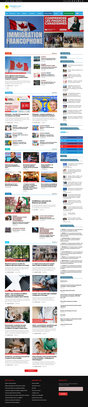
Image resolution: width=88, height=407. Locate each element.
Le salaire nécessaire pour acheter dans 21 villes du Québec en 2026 (43, 264)
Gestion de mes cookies (37, 397)
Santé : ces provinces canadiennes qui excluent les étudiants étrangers (44, 326)
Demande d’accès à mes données (39, 400)
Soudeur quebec (71, 213)
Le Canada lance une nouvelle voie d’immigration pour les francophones (73, 165)
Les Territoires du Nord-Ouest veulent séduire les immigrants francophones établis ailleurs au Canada (72, 101)
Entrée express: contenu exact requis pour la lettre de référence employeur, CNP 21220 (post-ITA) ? (70, 296)
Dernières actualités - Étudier (18, 73)
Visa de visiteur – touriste (18, 230)
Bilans (13, 162)
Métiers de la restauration (18, 322)
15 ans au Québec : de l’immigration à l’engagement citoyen (47, 166)
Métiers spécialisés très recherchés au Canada (15, 385)
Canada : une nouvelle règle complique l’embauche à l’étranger (44, 294)
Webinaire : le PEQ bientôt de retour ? (47, 128)
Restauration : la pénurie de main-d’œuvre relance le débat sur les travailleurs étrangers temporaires (16, 326)
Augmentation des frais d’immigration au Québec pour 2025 (47, 218)
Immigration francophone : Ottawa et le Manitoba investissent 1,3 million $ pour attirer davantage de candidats (72, 112)
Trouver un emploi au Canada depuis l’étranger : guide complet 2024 (72, 219)
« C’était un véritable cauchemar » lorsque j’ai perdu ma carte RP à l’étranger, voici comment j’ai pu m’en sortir (30, 186)
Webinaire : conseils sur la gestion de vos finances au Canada (48, 75)
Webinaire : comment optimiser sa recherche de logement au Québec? (43, 115)
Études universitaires (10, 261)
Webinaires (14, 111)
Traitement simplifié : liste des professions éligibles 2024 (47, 236)
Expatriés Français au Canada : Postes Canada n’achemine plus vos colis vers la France (72, 76)
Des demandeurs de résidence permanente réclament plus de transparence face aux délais (72, 171)
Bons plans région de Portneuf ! (67, 290)
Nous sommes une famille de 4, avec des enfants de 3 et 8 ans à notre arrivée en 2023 (49, 185)
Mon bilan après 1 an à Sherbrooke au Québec (11, 184)
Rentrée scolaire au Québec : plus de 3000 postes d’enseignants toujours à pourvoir (72, 177)
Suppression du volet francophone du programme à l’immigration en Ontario (73, 190)
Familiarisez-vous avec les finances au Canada (41, 202)
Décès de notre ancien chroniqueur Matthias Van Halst (12, 166)
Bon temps (62, 314)
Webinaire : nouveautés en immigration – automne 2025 (47, 135)
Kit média (34, 388)
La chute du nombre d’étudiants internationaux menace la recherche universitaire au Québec (49, 68)
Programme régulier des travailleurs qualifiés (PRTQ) (16, 390)
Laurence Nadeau (10, 272)
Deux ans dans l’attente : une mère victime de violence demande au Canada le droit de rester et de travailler (48, 83)
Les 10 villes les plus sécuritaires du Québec (72, 45)
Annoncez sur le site (36, 390)
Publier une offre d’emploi (10, 383)
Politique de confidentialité (37, 395)
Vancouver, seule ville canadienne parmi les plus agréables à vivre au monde (73, 118)
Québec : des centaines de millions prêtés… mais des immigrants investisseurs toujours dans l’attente (17, 295)
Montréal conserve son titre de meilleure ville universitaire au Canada (17, 264)
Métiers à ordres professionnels (19, 353)
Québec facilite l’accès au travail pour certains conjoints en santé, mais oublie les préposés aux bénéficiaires (72, 183)
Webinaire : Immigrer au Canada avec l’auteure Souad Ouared (20, 128)
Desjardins (36, 209)
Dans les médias (35, 383)
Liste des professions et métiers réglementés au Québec (17, 395)
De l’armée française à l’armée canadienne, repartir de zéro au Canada (30, 166)
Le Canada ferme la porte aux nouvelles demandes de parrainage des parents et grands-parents (72, 95)
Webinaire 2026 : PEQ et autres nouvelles (20, 135)
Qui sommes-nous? (36, 385)
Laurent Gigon (10, 85)
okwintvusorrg (63, 281)
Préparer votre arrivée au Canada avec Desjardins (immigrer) (18, 212)
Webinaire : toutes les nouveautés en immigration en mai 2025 (48, 143)
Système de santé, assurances (40, 322)
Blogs (47, 162)
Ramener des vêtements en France (68, 310)
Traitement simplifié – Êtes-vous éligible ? (13, 397)
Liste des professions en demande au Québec (15, 388)
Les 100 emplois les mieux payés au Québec (52, 45)
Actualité (8, 73)
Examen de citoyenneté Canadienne (12, 400)
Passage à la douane (32, 181)
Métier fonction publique (29, 162)
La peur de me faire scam (66, 324)
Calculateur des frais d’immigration (12, 402)
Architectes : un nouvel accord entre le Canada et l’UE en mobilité (17, 357)
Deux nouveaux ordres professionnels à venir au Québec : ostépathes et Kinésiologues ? (44, 358)
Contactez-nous (35, 392)
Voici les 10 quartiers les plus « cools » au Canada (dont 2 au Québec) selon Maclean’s (48, 59)
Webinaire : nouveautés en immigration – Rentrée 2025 (19, 143)
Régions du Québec (14, 181)
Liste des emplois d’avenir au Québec (13, 392)
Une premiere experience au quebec (68, 301)
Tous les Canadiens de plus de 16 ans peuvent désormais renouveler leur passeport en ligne (73, 208)
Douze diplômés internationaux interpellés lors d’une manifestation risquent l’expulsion (16, 77)
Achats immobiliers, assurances (40, 261)
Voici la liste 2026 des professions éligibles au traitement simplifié (21, 223)
